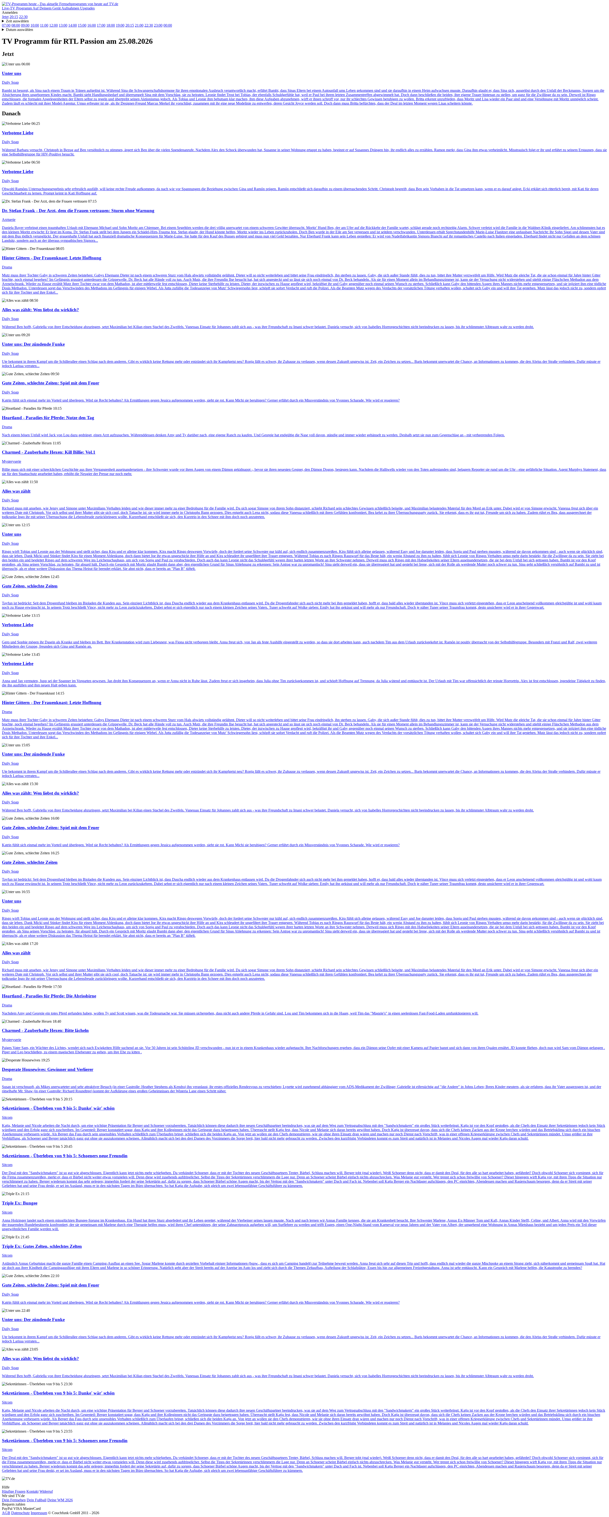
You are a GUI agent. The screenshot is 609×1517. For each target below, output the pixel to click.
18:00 (110, 25)
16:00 (91, 25)
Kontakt (32, 1491)
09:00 (25, 25)
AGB (6, 1513)
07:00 (6, 25)
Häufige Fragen (13, 1491)
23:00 (158, 25)
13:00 (63, 25)
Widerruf (46, 1491)
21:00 (139, 25)
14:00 (72, 25)
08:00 (15, 25)
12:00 (53, 25)
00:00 (167, 25)
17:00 (101, 25)
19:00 (120, 25)
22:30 (23, 17)
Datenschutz (20, 1513)
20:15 (14, 17)
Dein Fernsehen (14, 1500)
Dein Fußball (36, 1500)
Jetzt (5, 17)
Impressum (39, 1513)
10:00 (34, 25)
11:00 (44, 25)
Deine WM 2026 (60, 1500)
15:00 (82, 25)
